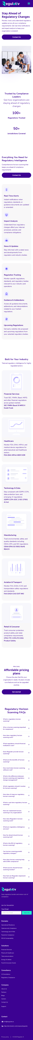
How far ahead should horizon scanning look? (13, 836)
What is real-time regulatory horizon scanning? (15, 803)
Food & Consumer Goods (8, 963)
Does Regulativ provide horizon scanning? (13, 753)
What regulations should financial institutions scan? (14, 744)
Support (3, 1006)
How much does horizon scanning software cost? (14, 769)
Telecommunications (7, 956)
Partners (3, 992)
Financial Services (6, 949)
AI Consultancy (5, 974)
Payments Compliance (7, 935)
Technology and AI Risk (8, 932)
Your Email (5, 909)
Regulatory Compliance (8, 977)
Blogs (3, 995)
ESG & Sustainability (7, 938)
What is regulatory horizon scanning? (12, 720)
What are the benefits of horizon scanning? (13, 761)
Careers (3, 999)
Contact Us (16, 37)
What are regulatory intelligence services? (14, 828)
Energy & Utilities (6, 959)
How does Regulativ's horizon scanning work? (12, 820)
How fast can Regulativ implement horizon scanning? (14, 877)
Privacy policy (5, 1037)
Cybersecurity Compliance (8, 928)
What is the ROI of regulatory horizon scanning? (12, 844)
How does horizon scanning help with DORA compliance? (13, 860)
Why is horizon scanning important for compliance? (14, 728)
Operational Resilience (8, 925)
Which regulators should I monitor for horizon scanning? (14, 787)
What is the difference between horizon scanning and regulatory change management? (13, 778)
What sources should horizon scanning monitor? (12, 869)
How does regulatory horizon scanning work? (12, 736)
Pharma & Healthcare (7, 953)
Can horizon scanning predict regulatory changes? (12, 852)
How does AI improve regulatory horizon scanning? (13, 795)
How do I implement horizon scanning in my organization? (12, 812)
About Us (4, 989)
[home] (8, 4)
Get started (16, 692)
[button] (29, 3)
